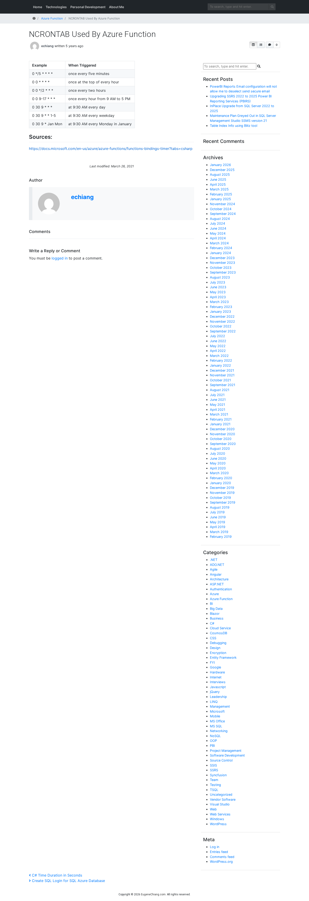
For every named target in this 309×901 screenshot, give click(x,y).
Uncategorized (221, 794)
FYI (212, 662)
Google (215, 667)
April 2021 (217, 409)
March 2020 (219, 473)
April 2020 (218, 468)
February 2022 (221, 360)
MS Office (217, 721)
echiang (47, 46)
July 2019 (217, 512)
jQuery (215, 692)
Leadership (218, 697)
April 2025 (218, 184)
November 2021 (222, 375)
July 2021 (217, 395)
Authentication (221, 589)
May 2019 (217, 522)
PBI (212, 745)
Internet (215, 677)
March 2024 (219, 243)
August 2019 (219, 507)
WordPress (218, 824)
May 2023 (218, 292)
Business (216, 618)
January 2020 (220, 483)
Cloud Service (220, 628)
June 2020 (218, 458)
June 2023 (218, 287)
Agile (213, 569)
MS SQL (216, 726)
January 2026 (220, 165)
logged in (60, 258)
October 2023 (220, 267)
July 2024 (217, 223)
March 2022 (219, 356)
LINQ (214, 702)
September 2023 (223, 272)
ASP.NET (217, 584)
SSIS (213, 765)
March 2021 (219, 414)
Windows (217, 819)
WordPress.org (221, 861)
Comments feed (222, 857)
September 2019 (222, 502)
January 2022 (220, 365)
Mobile (215, 716)
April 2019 (217, 527)
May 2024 (218, 233)
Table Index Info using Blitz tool (233, 125)
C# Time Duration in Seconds (57, 875)
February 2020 (221, 478)
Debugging (218, 643)
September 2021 (222, 385)
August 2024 (220, 219)
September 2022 (223, 331)
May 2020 (218, 463)
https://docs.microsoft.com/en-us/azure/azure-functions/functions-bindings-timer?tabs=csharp (111, 148)
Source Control (221, 760)
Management (220, 706)
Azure (214, 594)
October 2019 (220, 498)
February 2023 (221, 307)
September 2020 (223, 444)
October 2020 (220, 439)
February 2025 (221, 194)
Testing (215, 785)
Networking (219, 731)
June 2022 (218, 341)
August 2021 (219, 390)
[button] (253, 45)
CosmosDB (218, 633)
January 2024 (220, 253)
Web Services (220, 814)
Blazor (214, 613)
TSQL (214, 790)
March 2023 (219, 302)
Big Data (216, 608)
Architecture (219, 579)
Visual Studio (220, 804)
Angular (215, 574)
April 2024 (218, 238)
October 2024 (220, 209)
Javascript (218, 687)
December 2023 (222, 258)
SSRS (214, 770)
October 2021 (220, 380)
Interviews (218, 682)
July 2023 (217, 282)
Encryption (218, 653)
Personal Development (87, 7)
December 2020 (222, 429)
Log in (214, 847)
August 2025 (220, 174)
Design (215, 648)
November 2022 (222, 321)
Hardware (217, 672)
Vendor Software (222, 799)
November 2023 (222, 262)
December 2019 (222, 488)
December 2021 (222, 370)
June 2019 (218, 517)
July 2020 (217, 453)
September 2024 (223, 214)
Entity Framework (223, 657)
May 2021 (217, 404)
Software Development (227, 755)
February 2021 (221, 419)
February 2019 (221, 536)
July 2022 (217, 336)
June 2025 (218, 179)
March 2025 (219, 189)
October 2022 (220, 326)
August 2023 (220, 277)
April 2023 (218, 297)
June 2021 (218, 399)
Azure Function (221, 599)
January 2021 (220, 424)
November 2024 (222, 204)
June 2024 (218, 228)
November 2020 (222, 434)
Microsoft (217, 711)
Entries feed (219, 852)
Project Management (225, 750)
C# (212, 623)
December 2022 (222, 316)
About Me (116, 7)
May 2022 (218, 346)
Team (214, 780)
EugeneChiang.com (153, 894)
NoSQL (215, 736)
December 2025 (222, 170)
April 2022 (218, 351)
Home (37, 7)
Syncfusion (218, 775)
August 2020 (220, 448)
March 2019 (219, 532)
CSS (213, 638)
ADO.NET (217, 565)
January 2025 (220, 199)
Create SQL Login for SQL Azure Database (68, 880)
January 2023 (220, 311)
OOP (213, 740)
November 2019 (222, 493)
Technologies (56, 7)
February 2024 (221, 248)
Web (213, 809)
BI (211, 603)
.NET (213, 560)
